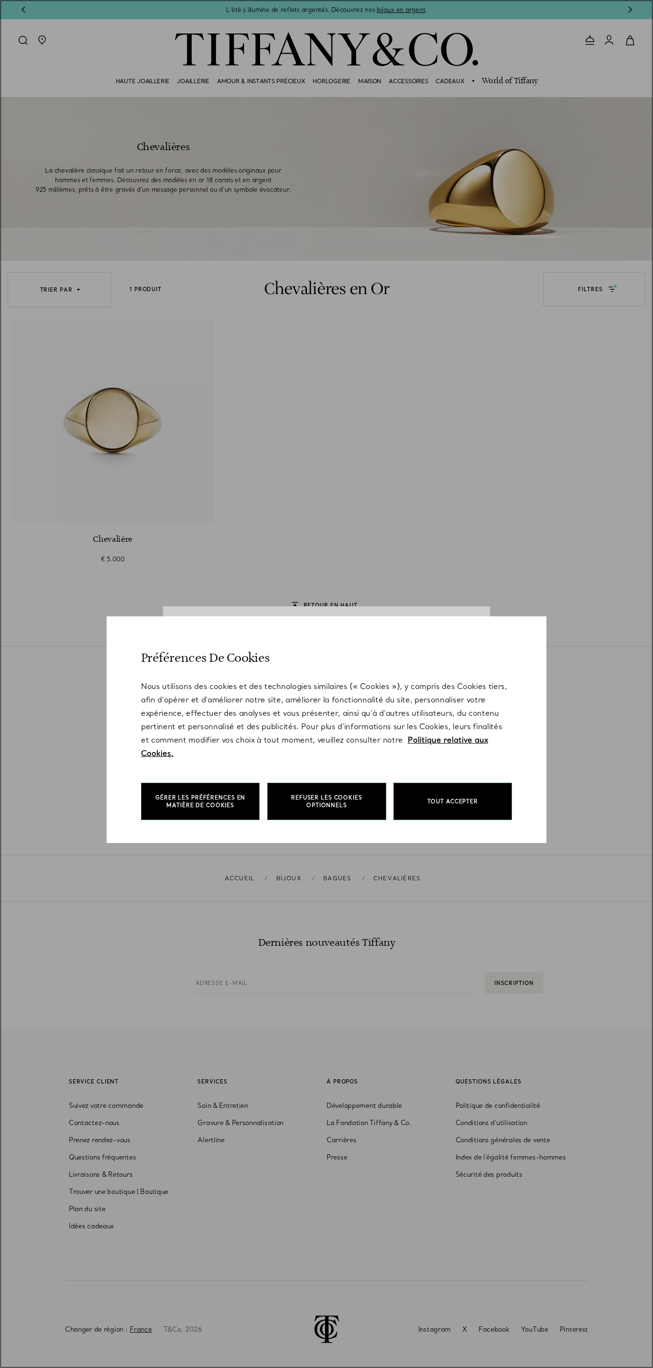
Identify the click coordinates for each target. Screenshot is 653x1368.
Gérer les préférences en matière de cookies (200, 801)
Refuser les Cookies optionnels (326, 801)
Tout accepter (452, 801)
